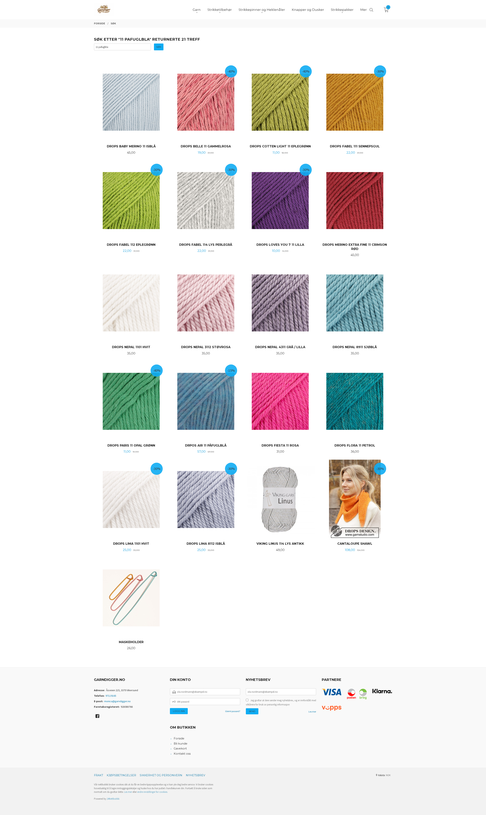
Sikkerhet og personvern (161, 775)
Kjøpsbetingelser (121, 775)
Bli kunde (180, 743)
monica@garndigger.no (117, 701)
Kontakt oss (182, 753)
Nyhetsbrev (195, 775)
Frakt (98, 775)
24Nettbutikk (113, 798)
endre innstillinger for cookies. (152, 792)
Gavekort (180, 748)
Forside (179, 738)
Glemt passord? (232, 711)
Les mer (312, 711)
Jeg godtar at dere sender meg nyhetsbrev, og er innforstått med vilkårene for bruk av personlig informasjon (281, 702)
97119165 (111, 695)
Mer (363, 10)
